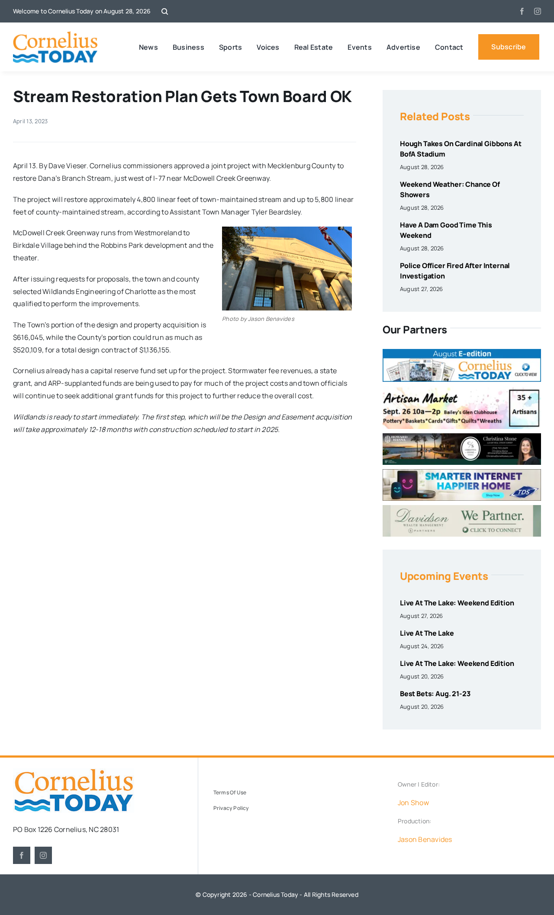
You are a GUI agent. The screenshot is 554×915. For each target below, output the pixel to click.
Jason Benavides (425, 839)
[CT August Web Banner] (462, 352)
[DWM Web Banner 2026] (462, 508)
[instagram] (537, 11)
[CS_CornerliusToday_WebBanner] (462, 437)
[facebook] (522, 11)
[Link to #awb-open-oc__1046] (164, 11)
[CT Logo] (55, 34)
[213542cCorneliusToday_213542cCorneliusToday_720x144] (462, 472)
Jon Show (413, 802)
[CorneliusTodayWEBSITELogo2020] (73, 772)
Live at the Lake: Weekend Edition (457, 603)
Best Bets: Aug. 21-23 (435, 693)
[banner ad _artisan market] (462, 389)
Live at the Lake (427, 633)
